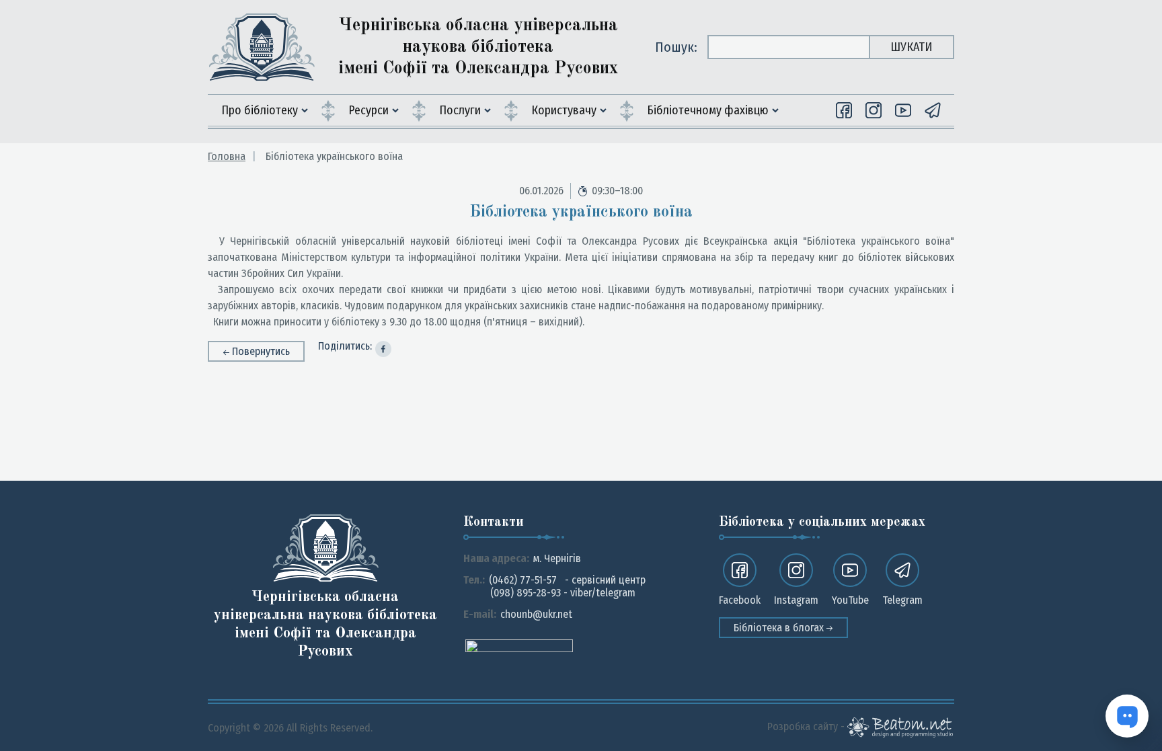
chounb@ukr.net (536, 614)
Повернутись (261, 351)
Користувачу (563, 110)
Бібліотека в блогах (780, 627)
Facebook (740, 600)
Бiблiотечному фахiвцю (708, 110)
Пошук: (676, 47)
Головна (226, 156)
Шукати (911, 47)
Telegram (902, 600)
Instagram (796, 600)
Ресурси (368, 110)
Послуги (460, 110)
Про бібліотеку (259, 110)
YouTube (850, 600)
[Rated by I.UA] (519, 645)
